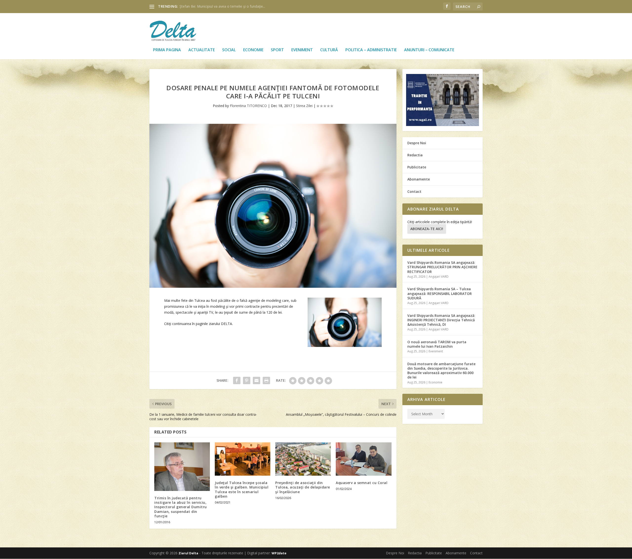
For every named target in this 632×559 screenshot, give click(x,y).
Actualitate (201, 50)
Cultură (329, 50)
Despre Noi (416, 143)
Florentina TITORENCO (248, 105)
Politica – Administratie (371, 50)
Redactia (415, 155)
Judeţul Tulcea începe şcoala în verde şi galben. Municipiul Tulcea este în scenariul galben (241, 489)
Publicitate (416, 167)
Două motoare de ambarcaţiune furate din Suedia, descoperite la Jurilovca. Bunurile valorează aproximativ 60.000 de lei (441, 370)
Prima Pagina (167, 50)
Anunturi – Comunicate (429, 50)
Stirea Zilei (304, 105)
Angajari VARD (439, 276)
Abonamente (418, 179)
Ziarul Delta (188, 553)
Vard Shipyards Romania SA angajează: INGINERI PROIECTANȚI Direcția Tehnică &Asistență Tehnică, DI (441, 320)
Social (229, 50)
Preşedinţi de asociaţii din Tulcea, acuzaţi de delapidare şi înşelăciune (302, 487)
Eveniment (302, 50)
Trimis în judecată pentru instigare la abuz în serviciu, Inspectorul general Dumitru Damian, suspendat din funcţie (180, 507)
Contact (414, 191)
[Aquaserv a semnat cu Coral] (363, 459)
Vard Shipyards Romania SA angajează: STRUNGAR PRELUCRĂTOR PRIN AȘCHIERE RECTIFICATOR (442, 267)
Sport (277, 50)
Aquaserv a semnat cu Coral (361, 482)
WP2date (279, 553)
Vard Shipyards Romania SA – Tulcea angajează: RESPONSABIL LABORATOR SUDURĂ (439, 293)
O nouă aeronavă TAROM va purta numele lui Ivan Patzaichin (436, 344)
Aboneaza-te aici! (426, 228)
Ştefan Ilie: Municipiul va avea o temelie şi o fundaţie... (222, 6)
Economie (253, 50)
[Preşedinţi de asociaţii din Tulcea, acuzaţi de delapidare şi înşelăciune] (303, 459)
